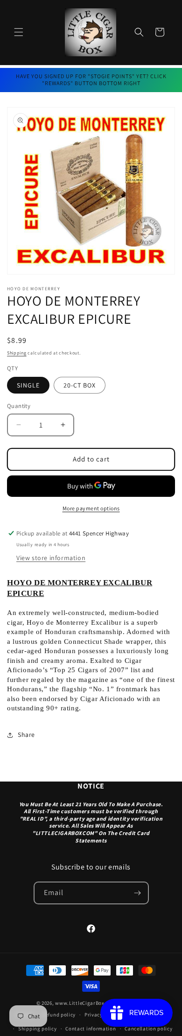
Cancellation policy (148, 1028)
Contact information (90, 1028)
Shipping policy (37, 1028)
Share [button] (26, 734)
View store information (50, 558)
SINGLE (28, 385)
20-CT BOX (79, 385)
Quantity (18, 406)
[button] (18, 32)
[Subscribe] (137, 893)
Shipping (17, 353)
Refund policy (59, 1014)
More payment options (91, 508)
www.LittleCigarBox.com (85, 1003)
